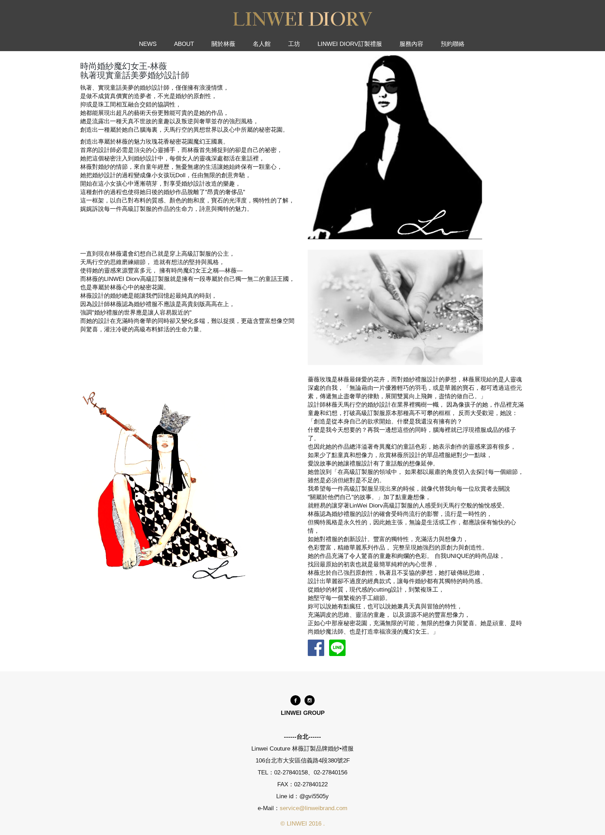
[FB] (295, 700)
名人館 (262, 44)
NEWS (148, 44)
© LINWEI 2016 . (302, 823)
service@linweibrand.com (313, 808)
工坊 (294, 44)
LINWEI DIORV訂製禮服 (350, 44)
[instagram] (309, 700)
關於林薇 (223, 44)
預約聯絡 (453, 44)
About (184, 44)
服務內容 (411, 44)
